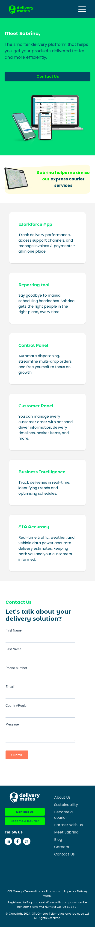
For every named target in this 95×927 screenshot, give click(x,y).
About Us (62, 797)
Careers (61, 847)
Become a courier (63, 814)
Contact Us (47, 76)
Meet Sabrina (66, 832)
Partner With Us (68, 825)
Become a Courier (25, 821)
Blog (58, 839)
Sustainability (66, 804)
